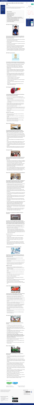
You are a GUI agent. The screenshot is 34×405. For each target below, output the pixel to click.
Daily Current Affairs (9, 380)
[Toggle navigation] (33, 0)
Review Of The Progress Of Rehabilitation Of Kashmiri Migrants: (14, 17)
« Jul (29, 17)
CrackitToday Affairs (4, 0)
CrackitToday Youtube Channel (27, 394)
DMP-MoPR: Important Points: (10, 13)
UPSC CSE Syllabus (3, 399)
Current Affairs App (26, 391)
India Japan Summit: (9, 16)
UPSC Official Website (3, 397)
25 (28, 14)
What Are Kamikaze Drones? (10, 15)
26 (29, 14)
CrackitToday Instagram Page (27, 393)
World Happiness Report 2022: (10, 14)
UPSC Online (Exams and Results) (4, 398)
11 (28, 11)
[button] (31, 392)
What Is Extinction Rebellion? (11, 21)
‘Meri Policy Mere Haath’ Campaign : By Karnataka (13, 20)
